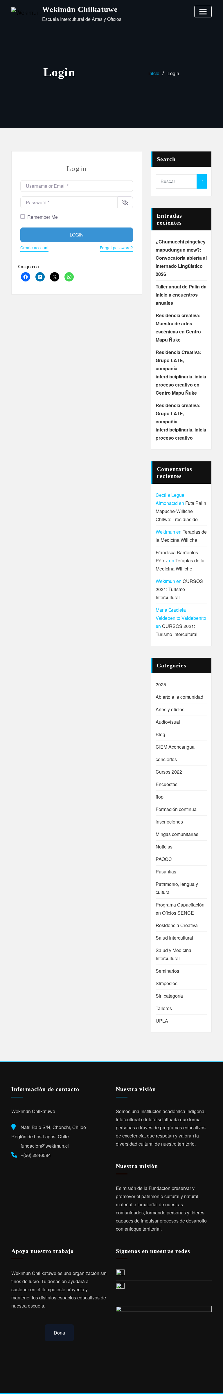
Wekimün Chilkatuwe (80, 9)
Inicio (153, 73)
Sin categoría (169, 995)
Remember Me (42, 217)
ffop (159, 796)
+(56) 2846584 (36, 1155)
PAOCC (164, 859)
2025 (161, 684)
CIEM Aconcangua (175, 746)
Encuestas (166, 784)
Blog (160, 734)
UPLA (162, 1020)
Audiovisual (168, 721)
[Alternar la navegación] (203, 11)
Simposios (166, 983)
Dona (59, 1332)
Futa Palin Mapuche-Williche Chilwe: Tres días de (181, 511)
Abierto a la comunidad (179, 697)
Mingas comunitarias (177, 834)
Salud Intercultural (174, 937)
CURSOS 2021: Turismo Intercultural (179, 589)
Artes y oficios (170, 709)
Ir (201, 181)
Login (173, 73)
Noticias (164, 846)
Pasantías (166, 871)
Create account (34, 247)
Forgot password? (116, 247)
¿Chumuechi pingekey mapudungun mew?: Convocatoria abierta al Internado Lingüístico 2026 (181, 257)
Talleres (164, 1008)
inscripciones (169, 821)
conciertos (166, 759)
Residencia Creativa (177, 925)
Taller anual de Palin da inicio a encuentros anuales (181, 294)
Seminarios (167, 970)
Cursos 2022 (169, 771)
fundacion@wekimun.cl (45, 1145)
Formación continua (176, 809)
